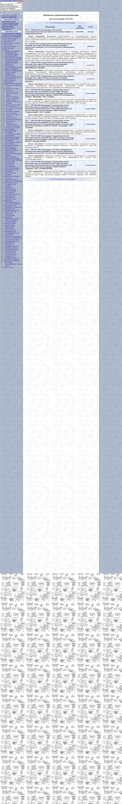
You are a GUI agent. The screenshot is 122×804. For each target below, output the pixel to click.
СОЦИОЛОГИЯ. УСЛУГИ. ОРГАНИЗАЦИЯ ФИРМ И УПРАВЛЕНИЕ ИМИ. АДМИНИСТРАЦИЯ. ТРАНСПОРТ (13, 61)
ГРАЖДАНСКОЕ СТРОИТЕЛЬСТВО (11, 256)
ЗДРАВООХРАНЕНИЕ (11, 69)
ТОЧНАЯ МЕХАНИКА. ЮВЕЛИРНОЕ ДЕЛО (12, 169)
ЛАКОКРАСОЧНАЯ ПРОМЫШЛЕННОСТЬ (12, 248)
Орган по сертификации (9, 17)
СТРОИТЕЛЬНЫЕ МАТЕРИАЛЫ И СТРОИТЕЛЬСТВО (11, 252)
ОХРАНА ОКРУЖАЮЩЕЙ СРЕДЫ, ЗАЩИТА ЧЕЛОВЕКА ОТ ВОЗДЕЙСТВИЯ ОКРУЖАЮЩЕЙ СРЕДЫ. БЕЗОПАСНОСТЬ (13, 75)
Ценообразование (9, 48)
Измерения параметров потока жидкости (13, 105)
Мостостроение (8, 41)
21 (64, 23)
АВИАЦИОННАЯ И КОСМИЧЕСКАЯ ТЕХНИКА (11, 184)
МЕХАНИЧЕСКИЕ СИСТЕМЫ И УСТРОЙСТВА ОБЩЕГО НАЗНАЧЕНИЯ (13, 133)
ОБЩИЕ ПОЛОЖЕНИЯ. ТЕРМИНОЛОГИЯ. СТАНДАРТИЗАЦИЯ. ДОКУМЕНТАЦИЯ (12, 53)
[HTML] (28, 30)
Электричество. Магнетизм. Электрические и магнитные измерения (13, 123)
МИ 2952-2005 (35, 62)
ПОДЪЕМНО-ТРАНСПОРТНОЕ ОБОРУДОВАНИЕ (10, 189)
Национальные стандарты (12, 43)
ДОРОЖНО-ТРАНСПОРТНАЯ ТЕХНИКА (10, 173)
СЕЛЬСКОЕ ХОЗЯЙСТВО (13, 204)
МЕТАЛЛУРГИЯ (10, 223)
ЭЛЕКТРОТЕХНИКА (11, 150)
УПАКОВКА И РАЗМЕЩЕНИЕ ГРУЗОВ (12, 193)
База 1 (11, 0)
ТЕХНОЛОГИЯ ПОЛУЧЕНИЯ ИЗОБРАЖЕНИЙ (10, 165)
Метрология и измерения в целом (14, 86)
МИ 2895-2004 (35, 30)
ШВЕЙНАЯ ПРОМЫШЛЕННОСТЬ (12, 201)
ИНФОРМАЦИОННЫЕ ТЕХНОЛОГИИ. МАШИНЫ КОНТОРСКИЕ (13, 160)
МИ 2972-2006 (35, 136)
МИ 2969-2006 (35, 105)
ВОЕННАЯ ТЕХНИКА (12, 259)
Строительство (8, 45)
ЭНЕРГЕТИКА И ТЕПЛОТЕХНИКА (10, 147)
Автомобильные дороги (11, 38)
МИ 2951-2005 (34, 43)
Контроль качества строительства (8, 28)
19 (60, 23)
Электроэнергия (8, 267)
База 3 (21, 0)
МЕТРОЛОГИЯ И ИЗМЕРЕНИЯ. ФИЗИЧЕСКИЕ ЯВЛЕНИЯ (13, 82)
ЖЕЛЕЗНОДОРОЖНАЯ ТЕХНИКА (12, 177)
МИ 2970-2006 (35, 120)
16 (55, 23)
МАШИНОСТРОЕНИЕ (12, 145)
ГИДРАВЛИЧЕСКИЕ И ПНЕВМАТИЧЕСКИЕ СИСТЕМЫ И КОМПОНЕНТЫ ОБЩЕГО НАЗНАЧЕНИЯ (13, 141)
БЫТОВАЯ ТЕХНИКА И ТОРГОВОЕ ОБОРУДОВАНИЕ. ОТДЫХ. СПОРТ (13, 263)
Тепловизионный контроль (10, 23)
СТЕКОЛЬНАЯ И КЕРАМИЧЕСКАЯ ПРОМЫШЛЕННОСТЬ (12, 231)
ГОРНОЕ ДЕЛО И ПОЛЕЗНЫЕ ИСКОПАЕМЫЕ (10, 213)
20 (62, 23)
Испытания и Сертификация (11, 14)
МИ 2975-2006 (35, 149)
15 (53, 23)
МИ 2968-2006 (35, 90)
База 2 (16, 0)
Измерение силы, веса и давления (13, 102)
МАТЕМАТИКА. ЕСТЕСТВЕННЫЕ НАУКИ (13, 66)
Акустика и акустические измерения (14, 109)
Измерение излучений (13, 127)
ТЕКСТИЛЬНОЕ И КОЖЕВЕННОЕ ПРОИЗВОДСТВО (10, 197)
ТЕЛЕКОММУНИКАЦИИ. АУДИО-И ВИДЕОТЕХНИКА (13, 155)
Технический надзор (10, 46)
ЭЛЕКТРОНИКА (10, 152)
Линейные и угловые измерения (12, 89)
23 (67, 23)
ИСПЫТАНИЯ (9, 129)
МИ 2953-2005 (35, 76)
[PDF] (26, 30)
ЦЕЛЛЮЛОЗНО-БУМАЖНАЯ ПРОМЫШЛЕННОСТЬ (12, 244)
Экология (6, 49)
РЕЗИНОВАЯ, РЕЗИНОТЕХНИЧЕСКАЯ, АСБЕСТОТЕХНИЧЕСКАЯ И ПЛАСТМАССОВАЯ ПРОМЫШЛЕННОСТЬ (13, 238)
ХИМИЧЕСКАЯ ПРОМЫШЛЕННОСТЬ (12, 209)
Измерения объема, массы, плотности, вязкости (12, 93)
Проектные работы (8, 26)
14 (51, 23)
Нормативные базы (11, 31)
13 (50, 23)
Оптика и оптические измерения (12, 115)
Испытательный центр (9, 16)
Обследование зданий (8, 21)
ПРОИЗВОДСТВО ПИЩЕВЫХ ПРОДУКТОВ (13, 206)
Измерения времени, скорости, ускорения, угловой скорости (12, 98)
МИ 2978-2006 (35, 161)
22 (65, 23)
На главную (4, 0)
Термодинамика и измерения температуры (13, 118)
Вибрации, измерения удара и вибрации (13, 112)
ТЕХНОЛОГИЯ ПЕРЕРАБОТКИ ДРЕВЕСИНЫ (10, 226)
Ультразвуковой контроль (10, 24)
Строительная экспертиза (11, 19)
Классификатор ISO (10, 40)
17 (56, 23)
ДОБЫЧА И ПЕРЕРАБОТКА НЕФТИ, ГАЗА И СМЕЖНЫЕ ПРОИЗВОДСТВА (12, 219)
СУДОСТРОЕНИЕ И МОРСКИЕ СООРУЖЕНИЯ (13, 180)
